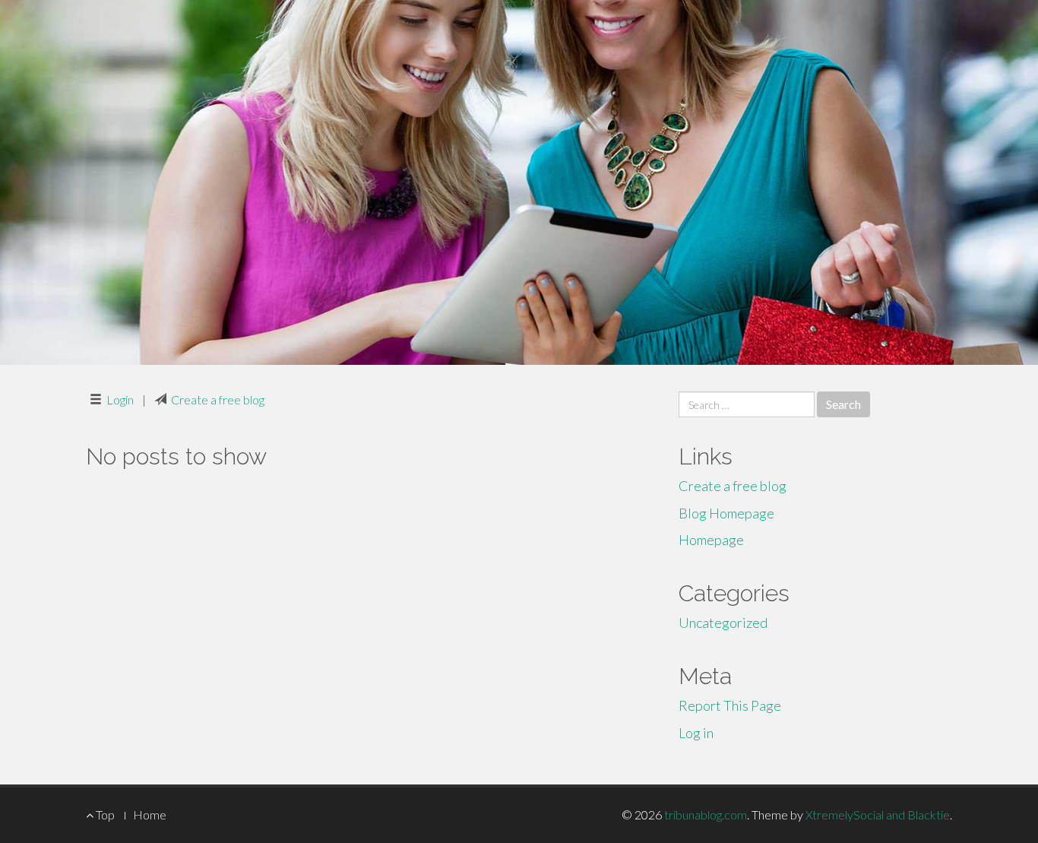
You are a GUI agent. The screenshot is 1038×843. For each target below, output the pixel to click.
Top (104, 814)
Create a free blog (217, 399)
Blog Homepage (726, 513)
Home (149, 814)
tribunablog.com (705, 814)
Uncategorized (723, 622)
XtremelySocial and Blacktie (877, 814)
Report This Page (730, 705)
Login (120, 399)
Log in (696, 732)
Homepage (711, 539)
